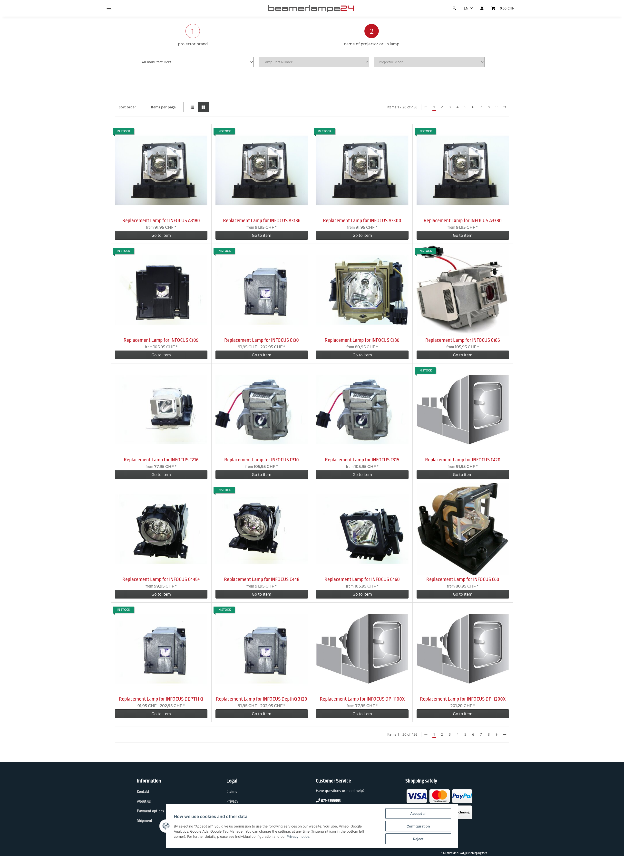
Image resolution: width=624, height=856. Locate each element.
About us (144, 801)
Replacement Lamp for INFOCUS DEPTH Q (161, 699)
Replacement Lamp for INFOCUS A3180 (161, 220)
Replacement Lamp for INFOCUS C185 (462, 340)
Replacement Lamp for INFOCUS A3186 (261, 220)
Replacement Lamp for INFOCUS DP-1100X (362, 699)
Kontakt (143, 791)
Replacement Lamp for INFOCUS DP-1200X (463, 699)
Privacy (232, 801)
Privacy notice (298, 836)
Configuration (418, 826)
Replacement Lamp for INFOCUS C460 (362, 579)
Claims (231, 791)
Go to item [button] (161, 235)
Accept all (418, 813)
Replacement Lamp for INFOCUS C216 (161, 460)
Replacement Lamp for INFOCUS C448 (261, 579)
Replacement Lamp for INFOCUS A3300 (362, 220)
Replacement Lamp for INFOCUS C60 (462, 579)
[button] (192, 107)
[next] (504, 107)
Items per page (163, 107)
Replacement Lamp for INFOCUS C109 (161, 340)
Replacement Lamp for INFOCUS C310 (261, 460)
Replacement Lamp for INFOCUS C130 (261, 340)
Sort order (127, 107)
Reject (418, 839)
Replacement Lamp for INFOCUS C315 (362, 460)
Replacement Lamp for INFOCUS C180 (362, 340)
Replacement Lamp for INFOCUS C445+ (161, 579)
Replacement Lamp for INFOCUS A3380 (463, 220)
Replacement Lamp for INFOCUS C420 (462, 460)
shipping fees (479, 853)
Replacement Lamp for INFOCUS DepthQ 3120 (261, 699)
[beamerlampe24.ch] (312, 8)
